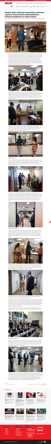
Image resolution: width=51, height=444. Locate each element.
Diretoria (37, 3)
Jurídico (34, 3)
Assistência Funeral (34, 6)
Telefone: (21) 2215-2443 (23, 0)
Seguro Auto (28, 6)
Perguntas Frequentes (19, 435)
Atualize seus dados (19, 431)
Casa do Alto (16, 7)
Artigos (27, 3)
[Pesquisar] (11, 6)
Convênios (17, 430)
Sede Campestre (19, 6)
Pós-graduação (37, 6)
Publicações (31, 3)
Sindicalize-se (20, 3)
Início (17, 3)
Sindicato (6, 428)
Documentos (18, 429)
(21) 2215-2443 (30, 428)
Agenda (45, 3)
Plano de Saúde (31, 7)
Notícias (24, 3)
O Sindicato (41, 3)
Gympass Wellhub (26, 6)
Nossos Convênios (22, 6)
